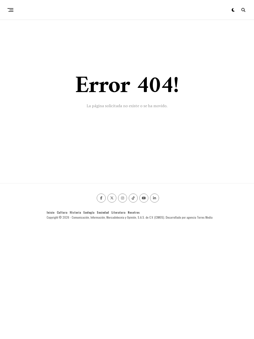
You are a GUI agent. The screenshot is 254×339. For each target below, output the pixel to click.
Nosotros (134, 212)
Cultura (62, 212)
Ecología (88, 212)
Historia (75, 212)
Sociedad (103, 212)
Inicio (50, 212)
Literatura (118, 212)
